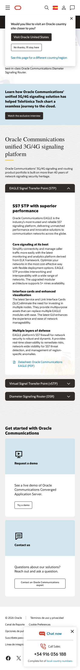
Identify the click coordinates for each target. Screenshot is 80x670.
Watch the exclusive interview (24, 115)
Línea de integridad (16, 644)
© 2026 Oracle (13, 617)
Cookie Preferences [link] (40, 624)
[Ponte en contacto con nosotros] (72, 7)
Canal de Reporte (15, 624)
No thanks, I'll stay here (26, 47)
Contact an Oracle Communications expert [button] (40, 584)
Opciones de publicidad (18, 631)
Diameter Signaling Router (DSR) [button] (31, 396)
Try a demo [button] (23, 505)
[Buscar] (46, 7)
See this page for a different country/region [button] (39, 58)
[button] (7, 7)
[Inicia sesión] (63, 7)
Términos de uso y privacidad (47, 617)
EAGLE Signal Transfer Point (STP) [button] (32, 188)
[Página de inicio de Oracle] (18, 8)
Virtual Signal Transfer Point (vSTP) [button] (33, 383)
